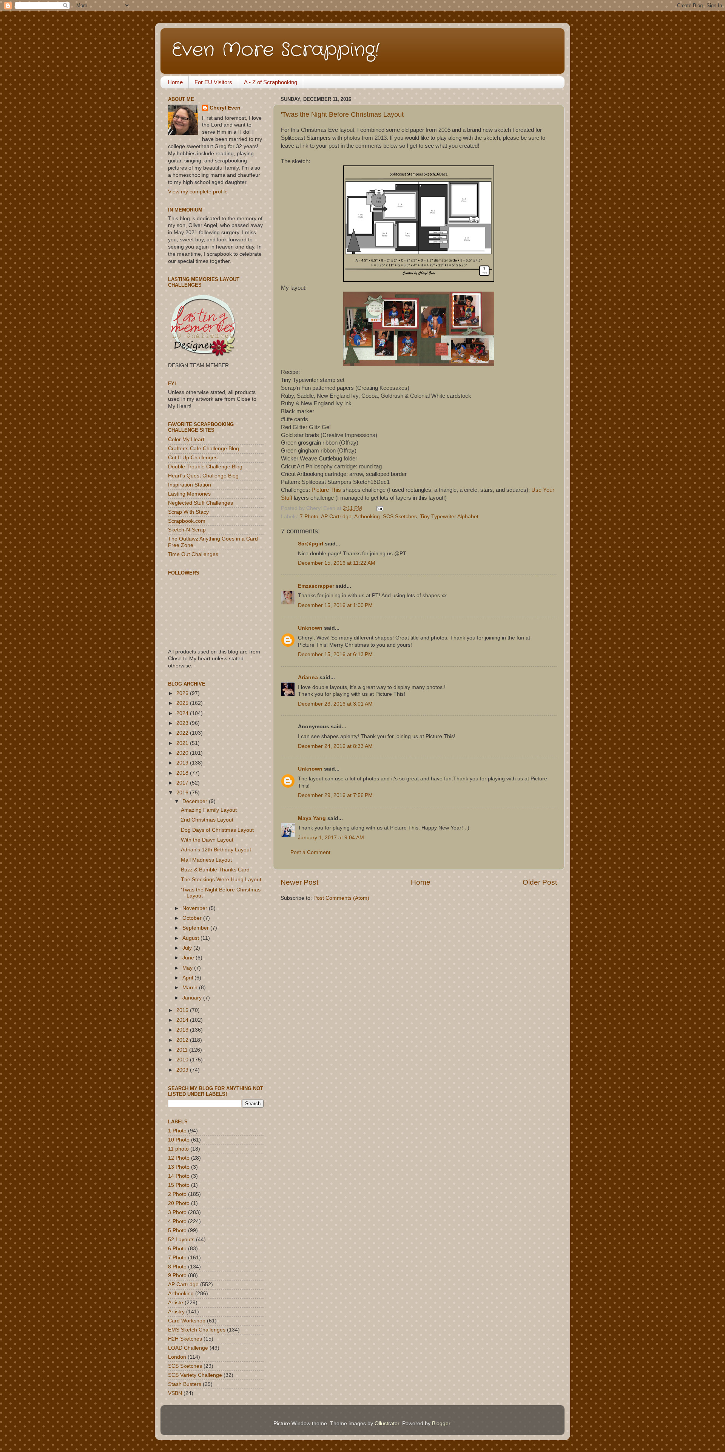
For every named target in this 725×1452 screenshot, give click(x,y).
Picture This (326, 490)
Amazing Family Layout (209, 810)
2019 (183, 763)
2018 (183, 773)
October (192, 918)
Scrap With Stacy (188, 512)
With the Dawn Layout (207, 840)
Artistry (176, 1312)
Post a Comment (310, 852)
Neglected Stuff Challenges (200, 503)
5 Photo (177, 1230)
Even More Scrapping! (275, 50)
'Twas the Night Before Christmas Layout (342, 114)
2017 (183, 783)
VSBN (175, 1393)
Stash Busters (184, 1384)
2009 (183, 1070)
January (192, 998)
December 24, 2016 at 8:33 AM (335, 746)
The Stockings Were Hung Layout (221, 879)
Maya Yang (312, 818)
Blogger (441, 1423)
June (189, 958)
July (187, 948)
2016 (183, 793)
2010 (183, 1060)
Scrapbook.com (186, 521)
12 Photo (179, 1158)
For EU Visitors (213, 82)
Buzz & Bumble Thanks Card (215, 870)
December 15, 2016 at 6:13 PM (335, 654)
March (190, 987)
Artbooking (367, 516)
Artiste (175, 1302)
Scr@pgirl (310, 544)
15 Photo (179, 1185)
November (195, 908)
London (177, 1357)
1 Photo (177, 1131)
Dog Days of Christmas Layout (217, 830)
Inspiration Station (189, 485)
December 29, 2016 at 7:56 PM (335, 795)
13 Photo (179, 1167)
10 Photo (179, 1140)
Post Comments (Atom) (341, 898)
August (191, 938)
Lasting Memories (189, 494)
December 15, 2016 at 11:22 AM (336, 563)
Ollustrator (387, 1423)
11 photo (178, 1149)
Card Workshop (186, 1321)
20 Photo (179, 1203)
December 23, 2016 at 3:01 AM (335, 704)
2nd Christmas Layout (207, 820)
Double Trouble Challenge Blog (205, 467)
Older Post (540, 882)
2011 (182, 1050)
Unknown (310, 628)
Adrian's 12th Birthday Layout (216, 850)
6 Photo (177, 1248)
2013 (183, 1030)
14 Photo (179, 1176)
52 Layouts (181, 1239)
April (188, 978)
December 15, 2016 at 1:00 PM (335, 605)
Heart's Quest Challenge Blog (203, 476)
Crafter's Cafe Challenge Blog (203, 448)
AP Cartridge (336, 516)
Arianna (308, 677)
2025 (183, 703)
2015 (183, 1010)
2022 (183, 733)
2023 (183, 723)
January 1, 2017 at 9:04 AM (331, 837)
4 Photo (177, 1221)
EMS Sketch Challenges (196, 1330)
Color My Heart (186, 439)
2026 (183, 693)
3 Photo (177, 1212)
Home (175, 82)
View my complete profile (198, 192)
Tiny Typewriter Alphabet (449, 516)
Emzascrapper (316, 586)
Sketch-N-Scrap (187, 530)
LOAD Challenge (188, 1348)
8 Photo (177, 1267)
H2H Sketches (185, 1339)
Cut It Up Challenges (193, 457)
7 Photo (309, 516)
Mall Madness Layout (206, 860)
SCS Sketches (400, 516)
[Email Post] (378, 508)
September (196, 928)
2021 (183, 743)
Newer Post (299, 882)
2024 (183, 713)
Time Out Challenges (193, 554)
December (195, 801)
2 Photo (177, 1194)
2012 (183, 1040)
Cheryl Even (225, 108)
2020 (183, 753)
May (188, 968)
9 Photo (177, 1275)
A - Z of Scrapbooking (270, 82)
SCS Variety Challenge (195, 1375)
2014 (183, 1020)
